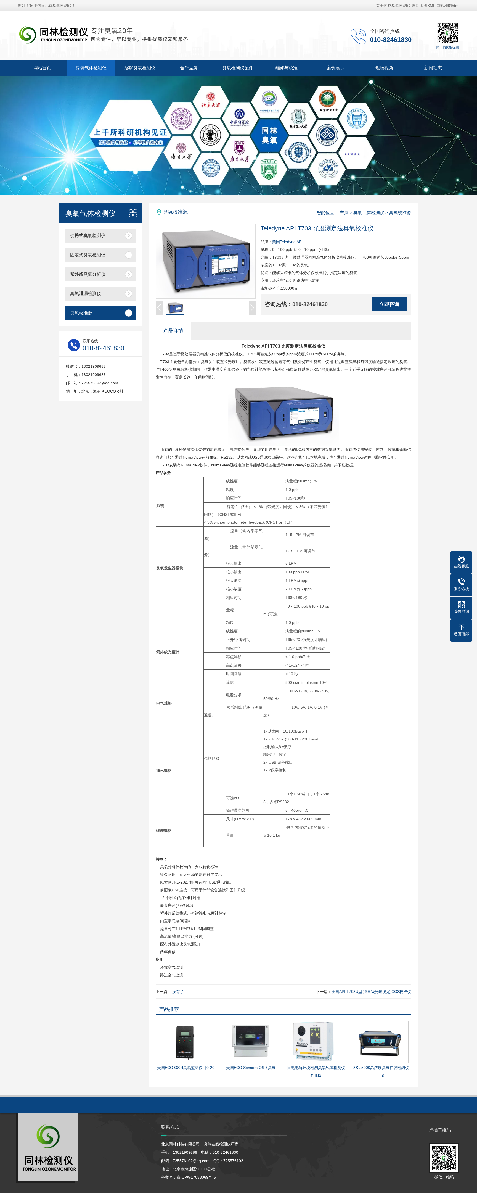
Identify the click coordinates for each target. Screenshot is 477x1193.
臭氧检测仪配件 (237, 67)
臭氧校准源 (81, 313)
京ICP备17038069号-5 (196, 1177)
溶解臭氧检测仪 (139, 67)
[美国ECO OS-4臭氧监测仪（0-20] (184, 1042)
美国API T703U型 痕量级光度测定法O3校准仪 (371, 991)
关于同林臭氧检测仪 (393, 5)
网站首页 (42, 67)
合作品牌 (189, 67)
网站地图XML (423, 5)
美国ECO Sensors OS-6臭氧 (250, 1067)
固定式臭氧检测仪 (87, 255)
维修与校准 (286, 67)
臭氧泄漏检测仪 (85, 293)
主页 (344, 212)
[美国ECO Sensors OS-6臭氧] (249, 1042)
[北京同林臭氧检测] (105, 35)
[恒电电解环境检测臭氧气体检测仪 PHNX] (314, 1042)
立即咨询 (389, 304)
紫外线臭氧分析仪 (87, 274)
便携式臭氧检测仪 (87, 235)
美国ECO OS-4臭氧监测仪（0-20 (185, 1067)
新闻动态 (433, 67)
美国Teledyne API (287, 242)
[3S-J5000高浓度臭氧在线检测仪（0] (380, 1042)
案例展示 (335, 67)
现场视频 (384, 67)
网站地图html (447, 5)
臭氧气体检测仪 (91, 67)
